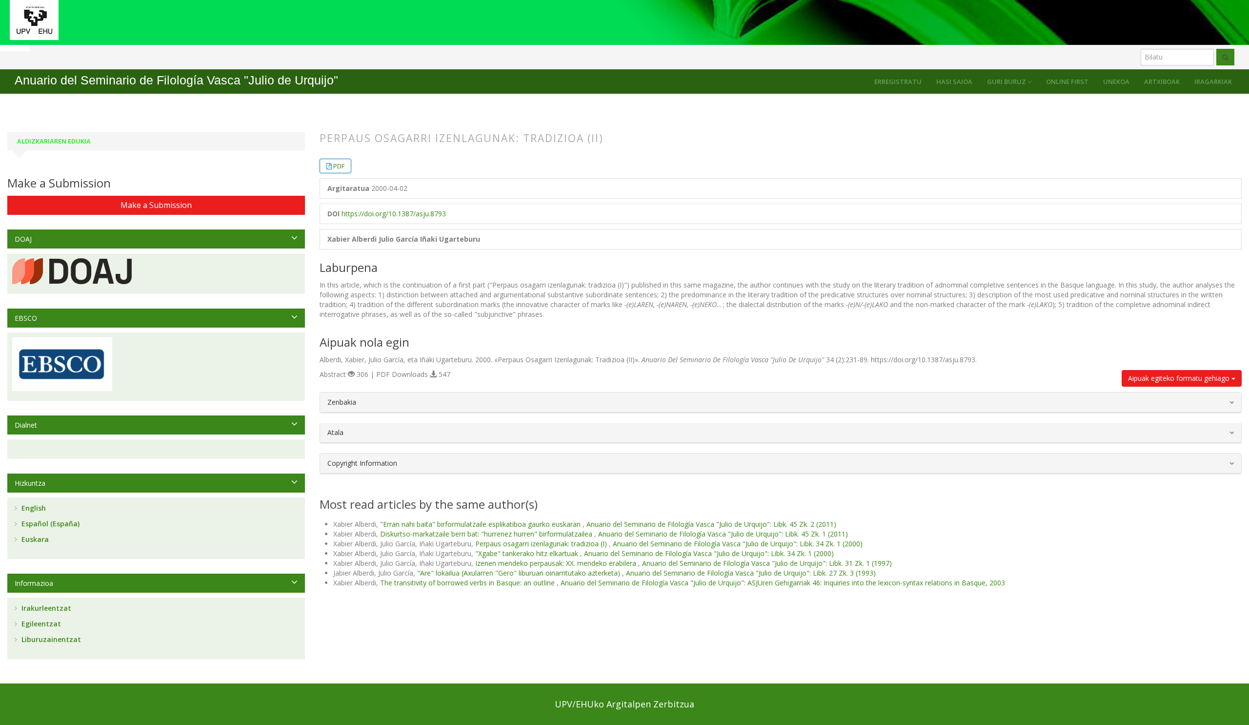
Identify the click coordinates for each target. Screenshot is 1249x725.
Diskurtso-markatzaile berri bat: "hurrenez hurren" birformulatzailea (487, 534)
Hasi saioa (954, 81)
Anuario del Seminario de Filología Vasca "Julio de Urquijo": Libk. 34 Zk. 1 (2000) (738, 543)
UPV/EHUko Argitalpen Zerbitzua (624, 704)
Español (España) (50, 523)
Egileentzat (40, 623)
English (33, 508)
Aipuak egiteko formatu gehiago (1179, 378)
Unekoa (1116, 81)
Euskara (34, 539)
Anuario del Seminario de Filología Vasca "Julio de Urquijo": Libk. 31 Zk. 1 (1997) (767, 563)
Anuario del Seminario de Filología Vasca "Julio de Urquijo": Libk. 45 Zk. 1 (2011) (723, 534)
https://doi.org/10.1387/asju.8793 (394, 213)
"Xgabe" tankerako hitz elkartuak (527, 553)
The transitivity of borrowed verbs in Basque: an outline (468, 582)
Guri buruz (1007, 81)
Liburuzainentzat (50, 639)
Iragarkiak (1213, 81)
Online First (1067, 81)
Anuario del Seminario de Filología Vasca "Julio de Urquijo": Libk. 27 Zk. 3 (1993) (751, 573)
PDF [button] (338, 166)
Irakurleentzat (45, 608)
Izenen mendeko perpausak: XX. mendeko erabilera (556, 563)
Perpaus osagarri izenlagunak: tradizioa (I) (542, 543)
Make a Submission (156, 205)
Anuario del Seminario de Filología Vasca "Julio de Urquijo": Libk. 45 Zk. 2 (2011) (711, 524)
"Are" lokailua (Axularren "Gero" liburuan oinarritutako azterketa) (519, 573)
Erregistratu (898, 81)
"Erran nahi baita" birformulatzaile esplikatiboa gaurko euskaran (481, 524)
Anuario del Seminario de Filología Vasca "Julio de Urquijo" (176, 80)
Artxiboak (1162, 81)
